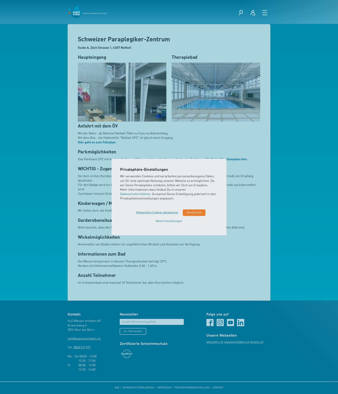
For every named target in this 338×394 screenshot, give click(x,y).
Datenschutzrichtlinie (135, 194)
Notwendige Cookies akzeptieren (157, 212)
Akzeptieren (194, 212)
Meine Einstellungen (169, 221)
